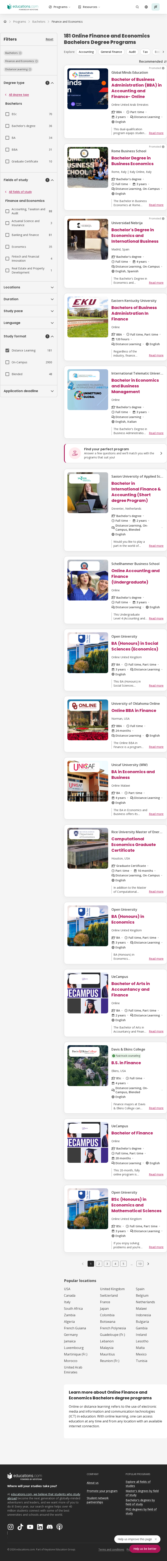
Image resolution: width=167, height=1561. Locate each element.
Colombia (107, 1315)
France (105, 1302)
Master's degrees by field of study (142, 1493)
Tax (145, 52)
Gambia (141, 1328)
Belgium (142, 1295)
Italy (67, 1302)
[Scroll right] (163, 52)
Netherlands (145, 1302)
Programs (60, 7)
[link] (67, 22)
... (132, 1264)
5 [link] (123, 1264)
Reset (49, 39)
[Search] (137, 7)
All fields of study (20, 192)
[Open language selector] (146, 7)
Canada (69, 1295)
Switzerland (109, 1295)
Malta (140, 1347)
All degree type (19, 95)
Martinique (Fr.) (75, 1354)
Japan (104, 1308)
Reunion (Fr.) (109, 1361)
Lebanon (107, 1341)
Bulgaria (142, 1321)
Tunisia (141, 1361)
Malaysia (106, 1347)
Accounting (86, 52)
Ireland (141, 1334)
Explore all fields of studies (138, 1484)
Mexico (141, 1354)
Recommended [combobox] (151, 61)
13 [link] (140, 1264)
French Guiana (75, 1328)
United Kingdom (112, 1289)
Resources (90, 7)
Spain (140, 1289)
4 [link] (115, 1264)
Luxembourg (74, 1347)
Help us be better (144, 1549)
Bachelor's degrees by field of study (140, 1502)
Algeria (69, 1321)
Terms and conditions (111, 1549)
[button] (13, 53)
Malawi (141, 1308)
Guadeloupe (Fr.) (112, 1334)
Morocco (70, 1361)
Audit (132, 52)
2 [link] (99, 1264)
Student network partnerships (98, 1500)
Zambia (69, 1315)
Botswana (107, 1321)
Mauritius (107, 1354)
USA (67, 1289)
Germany (71, 1334)
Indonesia (143, 1315)
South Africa (73, 1308)
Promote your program (102, 1491)
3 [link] (107, 1264)
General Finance (111, 52)
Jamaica (70, 1341)
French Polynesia (113, 1328)
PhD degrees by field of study (141, 1511)
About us (93, 1483)
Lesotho (142, 1341)
